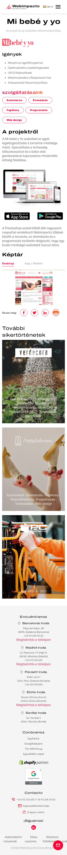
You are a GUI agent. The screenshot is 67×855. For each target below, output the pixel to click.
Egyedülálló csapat (33, 753)
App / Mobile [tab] (34, 263)
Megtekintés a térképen (33, 640)
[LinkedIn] (45, 312)
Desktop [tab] (8, 263)
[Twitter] (34, 312)
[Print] (55, 312)
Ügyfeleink (33, 738)
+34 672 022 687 (25, 799)
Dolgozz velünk (35, 812)
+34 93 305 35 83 (45, 799)
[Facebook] (23, 312)
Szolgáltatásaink (33, 743)
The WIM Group (33, 748)
